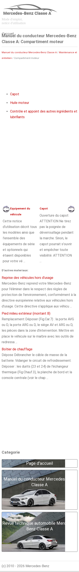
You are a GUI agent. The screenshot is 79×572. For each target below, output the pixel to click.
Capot (14, 94)
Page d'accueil (8, 28)
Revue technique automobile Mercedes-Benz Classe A (39, 526)
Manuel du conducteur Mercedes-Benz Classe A (29, 52)
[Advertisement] (40, 73)
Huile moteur (19, 103)
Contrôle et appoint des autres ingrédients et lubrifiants (43, 114)
